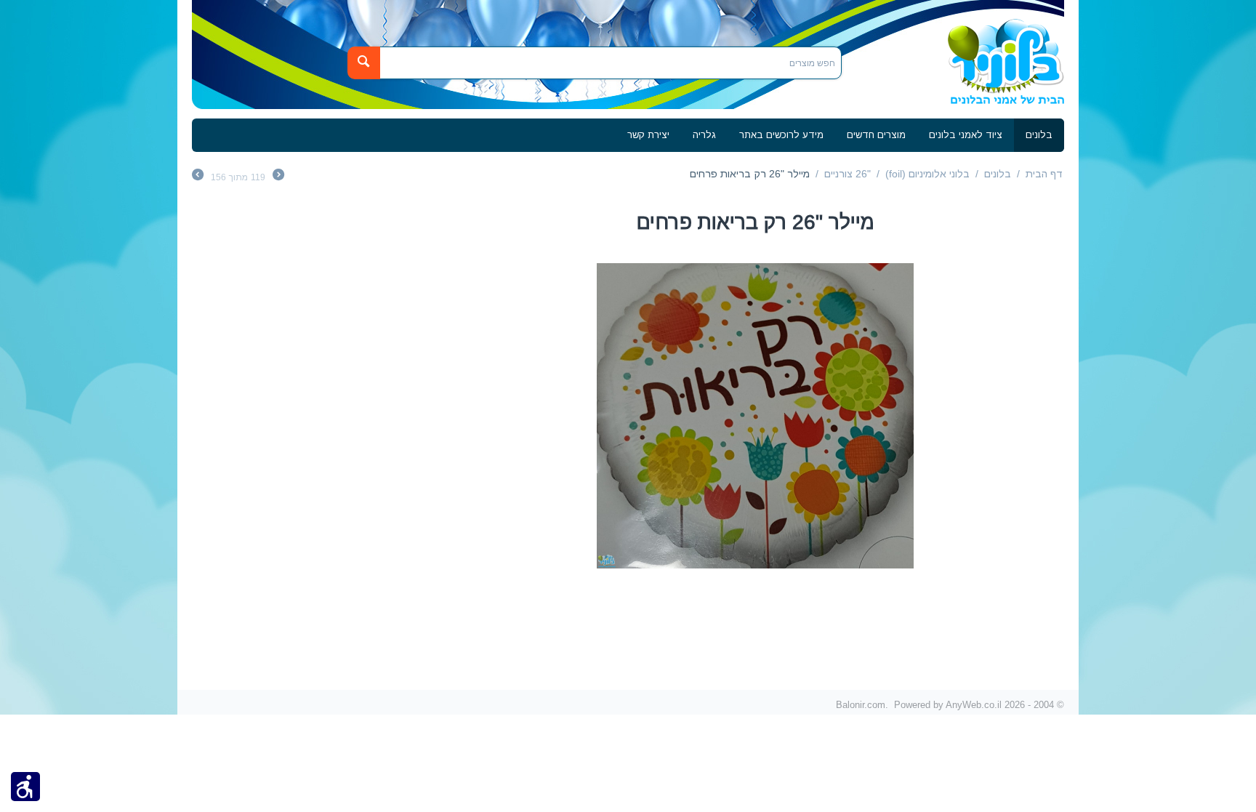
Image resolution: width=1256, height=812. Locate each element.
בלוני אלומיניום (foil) (927, 174)
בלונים (1039, 134)
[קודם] (278, 177)
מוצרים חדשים (876, 134)
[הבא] (198, 177)
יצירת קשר (648, 134)
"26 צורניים (847, 174)
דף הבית (1044, 174)
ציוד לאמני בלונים (965, 134)
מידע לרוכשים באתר (781, 134)
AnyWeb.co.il (974, 704)
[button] (25, 786)
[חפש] (363, 63)
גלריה (704, 134)
